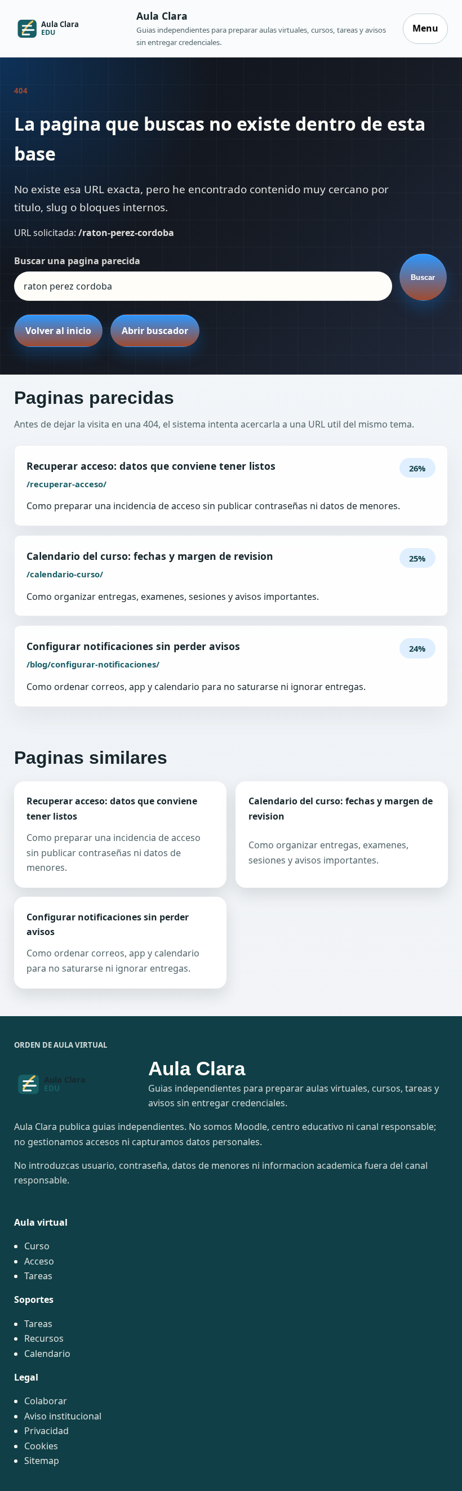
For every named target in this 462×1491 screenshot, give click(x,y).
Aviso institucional (62, 1416)
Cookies (41, 1446)
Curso (37, 1246)
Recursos (44, 1338)
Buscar (423, 277)
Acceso (39, 1261)
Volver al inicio (58, 330)
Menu (425, 28)
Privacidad (46, 1431)
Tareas (38, 1276)
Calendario (47, 1353)
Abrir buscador (155, 330)
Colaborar (45, 1401)
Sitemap (41, 1460)
